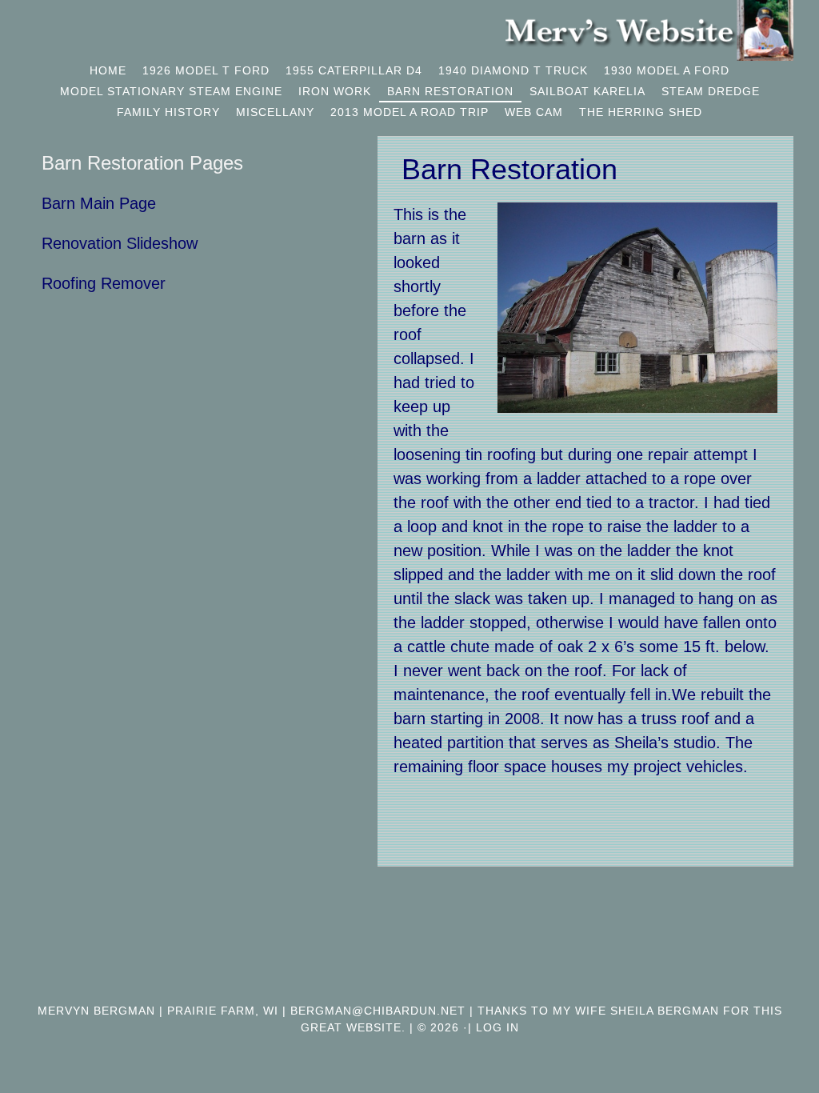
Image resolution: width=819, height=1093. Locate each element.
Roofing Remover (104, 283)
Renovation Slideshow (120, 243)
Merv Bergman (649, 30)
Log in (497, 1027)
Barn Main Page (99, 203)
